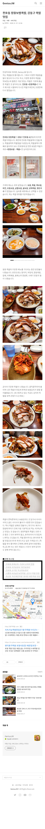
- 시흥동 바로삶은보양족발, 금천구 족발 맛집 (22, 573)
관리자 (31, 785)
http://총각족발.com (12, 626)
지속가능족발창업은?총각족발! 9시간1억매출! (22, 630)
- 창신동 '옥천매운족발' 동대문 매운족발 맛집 (22, 576)
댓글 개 (5, 725)
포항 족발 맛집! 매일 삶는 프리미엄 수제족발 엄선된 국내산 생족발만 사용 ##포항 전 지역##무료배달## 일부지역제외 (22, 649)
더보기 (40, 671)
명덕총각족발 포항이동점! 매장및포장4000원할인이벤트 (20, 645)
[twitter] (15, 795)
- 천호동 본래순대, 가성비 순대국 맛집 (19, 564)
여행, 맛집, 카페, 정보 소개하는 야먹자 (17, 743)
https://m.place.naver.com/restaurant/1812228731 (20, 642)
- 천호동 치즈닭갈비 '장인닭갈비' (17, 567)
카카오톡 (25, 785)
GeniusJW (8, 3)
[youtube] (25, 795)
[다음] (39, 242)
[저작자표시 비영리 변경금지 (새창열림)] (28, 662)
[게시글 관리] (13, 662)
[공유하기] (10, 662)
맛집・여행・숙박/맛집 (9, 20)
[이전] (6, 242)
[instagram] (20, 795)
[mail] (30, 795)
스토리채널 (18, 785)
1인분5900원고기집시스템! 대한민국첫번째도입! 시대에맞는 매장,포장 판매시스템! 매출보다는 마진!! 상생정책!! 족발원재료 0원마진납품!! (22, 633)
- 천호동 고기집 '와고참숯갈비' (17, 570)
